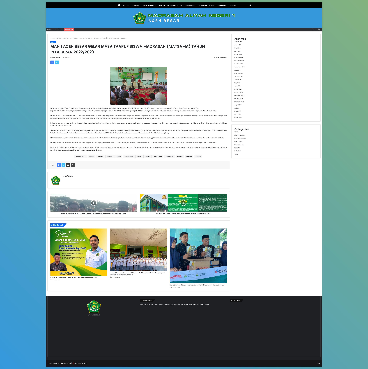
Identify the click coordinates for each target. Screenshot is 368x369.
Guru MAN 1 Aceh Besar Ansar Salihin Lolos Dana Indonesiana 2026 (73, 278)
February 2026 (238, 57)
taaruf (189, 156)
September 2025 (239, 67)
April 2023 (237, 114)
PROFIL (125, 5)
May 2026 (237, 48)
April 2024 (237, 86)
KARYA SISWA (202, 5)
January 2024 (238, 92)
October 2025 (238, 64)
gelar (119, 156)
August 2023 (238, 105)
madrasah (129, 156)
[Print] (73, 165)
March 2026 (238, 54)
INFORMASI (135, 5)
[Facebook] (52, 62)
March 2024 (238, 89)
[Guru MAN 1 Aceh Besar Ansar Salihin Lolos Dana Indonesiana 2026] (78, 252)
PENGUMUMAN (172, 5)
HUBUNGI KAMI (222, 5)
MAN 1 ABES (55, 57)
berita (101, 156)
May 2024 (237, 83)
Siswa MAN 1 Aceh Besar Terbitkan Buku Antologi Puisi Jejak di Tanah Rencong (197, 285)
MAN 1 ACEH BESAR (80, 363)
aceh (92, 156)
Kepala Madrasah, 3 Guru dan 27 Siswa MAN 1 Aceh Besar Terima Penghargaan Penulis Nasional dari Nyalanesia (137, 274)
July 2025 (237, 70)
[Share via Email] (68, 165)
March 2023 (238, 117)
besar (110, 156)
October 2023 (238, 98)
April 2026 (237, 51)
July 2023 (237, 108)
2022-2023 (81, 156)
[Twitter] (57, 62)
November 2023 (239, 95)
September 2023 (239, 101)
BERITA (59, 38)
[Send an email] (59, 57)
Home (53, 38)
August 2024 (238, 79)
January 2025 (238, 76)
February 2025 (238, 73)
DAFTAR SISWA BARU (187, 5)
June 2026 (237, 45)
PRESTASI (237, 148)
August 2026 (238, 41)
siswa (180, 156)
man (139, 156)
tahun (199, 156)
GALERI (211, 5)
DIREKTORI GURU (148, 5)
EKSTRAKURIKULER (240, 138)
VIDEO (236, 154)
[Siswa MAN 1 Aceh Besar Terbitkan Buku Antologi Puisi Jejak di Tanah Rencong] (198, 256)
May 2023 (237, 111)
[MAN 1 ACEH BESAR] (184, 18)
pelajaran (169, 156)
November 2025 (239, 60)
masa (148, 156)
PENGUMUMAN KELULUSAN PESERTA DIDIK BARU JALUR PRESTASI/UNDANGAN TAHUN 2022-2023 (105, 27)
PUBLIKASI (161, 5)
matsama (158, 156)
